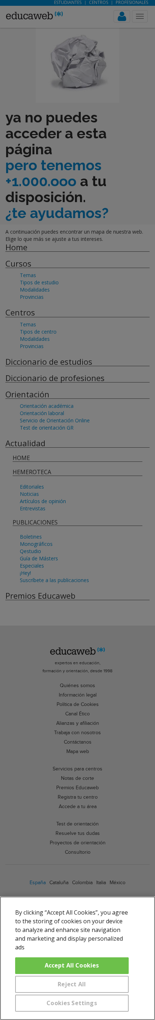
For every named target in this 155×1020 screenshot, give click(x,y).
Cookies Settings (71, 1003)
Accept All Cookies (72, 965)
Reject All (72, 984)
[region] (77, 958)
